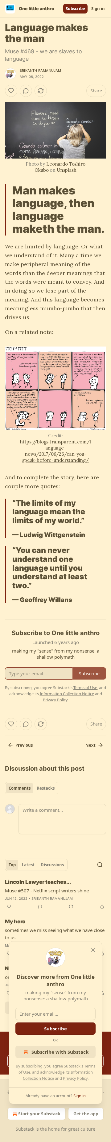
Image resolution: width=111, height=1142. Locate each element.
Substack (25, 1129)
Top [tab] (12, 865)
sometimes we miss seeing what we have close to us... (55, 934)
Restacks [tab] (46, 788)
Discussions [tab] (52, 865)
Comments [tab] (20, 788)
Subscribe (75, 8)
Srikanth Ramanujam (40, 70)
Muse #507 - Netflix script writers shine (47, 890)
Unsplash (66, 170)
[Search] (100, 865)
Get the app (85, 1114)
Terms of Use (85, 687)
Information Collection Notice (67, 693)
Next (90, 745)
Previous (24, 745)
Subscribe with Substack (59, 1052)
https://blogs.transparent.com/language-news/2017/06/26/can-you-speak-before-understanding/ (55, 451)
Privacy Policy (75, 1078)
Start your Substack (39, 1114)
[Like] (11, 91)
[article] (55, 894)
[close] (93, 950)
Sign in (98, 8)
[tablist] (31, 788)
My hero (15, 921)
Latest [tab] (28, 865)
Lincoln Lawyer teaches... (38, 882)
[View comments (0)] (26, 91)
